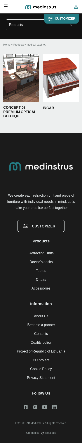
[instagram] (35, 407)
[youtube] (44, 407)
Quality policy (41, 342)
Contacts (41, 334)
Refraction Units (41, 253)
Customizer (65, 18)
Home (6, 44)
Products (16, 25)
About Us (41, 316)
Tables (41, 271)
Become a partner (41, 325)
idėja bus (50, 432)
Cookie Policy (41, 369)
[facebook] (25, 407)
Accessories (41, 288)
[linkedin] (54, 407)
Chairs (41, 279)
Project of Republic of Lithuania (41, 351)
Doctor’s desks (41, 262)
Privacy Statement (41, 378)
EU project (41, 360)
